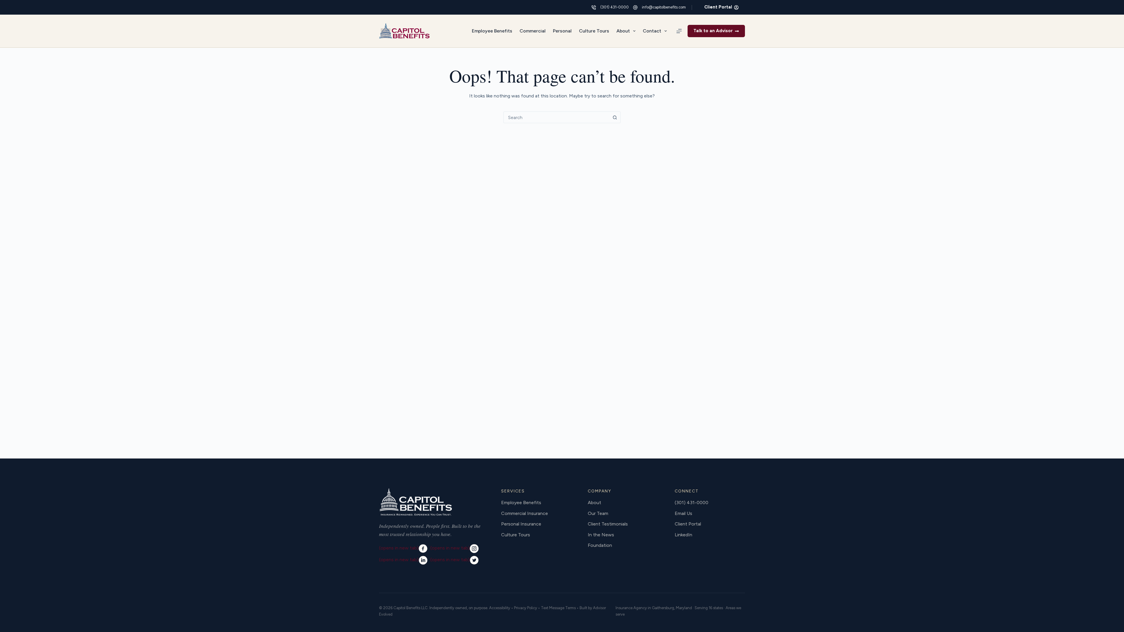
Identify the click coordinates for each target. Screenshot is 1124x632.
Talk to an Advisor (713, 30)
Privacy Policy (525, 608)
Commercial (533, 31)
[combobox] (556, 117)
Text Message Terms (558, 608)
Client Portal (718, 7)
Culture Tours (594, 31)
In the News (601, 534)
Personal (562, 31)
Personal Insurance (521, 524)
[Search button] (614, 117)
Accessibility (499, 608)
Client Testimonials (608, 524)
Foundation (600, 545)
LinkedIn (683, 534)
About (623, 31)
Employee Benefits (492, 31)
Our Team (598, 513)
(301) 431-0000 (614, 7)
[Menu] (679, 31)
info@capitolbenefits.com (664, 7)
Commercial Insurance (524, 513)
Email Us (683, 513)
